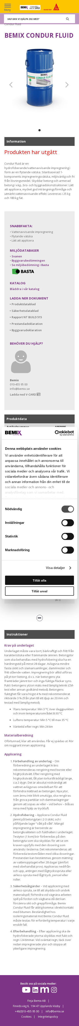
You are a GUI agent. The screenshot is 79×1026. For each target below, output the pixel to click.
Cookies (26, 1017)
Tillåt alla (39, 580)
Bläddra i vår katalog (25, 289)
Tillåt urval (39, 591)
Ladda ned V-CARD (23, 394)
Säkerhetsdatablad (25, 311)
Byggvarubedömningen (28, 260)
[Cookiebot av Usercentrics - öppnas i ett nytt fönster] (56, 433)
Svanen (17, 256)
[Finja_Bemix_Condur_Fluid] (39, 78)
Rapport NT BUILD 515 (27, 317)
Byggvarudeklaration (27, 330)
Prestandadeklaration (27, 324)
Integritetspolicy (48, 1017)
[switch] (67, 522)
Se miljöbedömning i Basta (30, 265)
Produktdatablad (24, 304)
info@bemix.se (55, 1011)
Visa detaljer (55, 568)
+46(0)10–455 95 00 (27, 1011)
